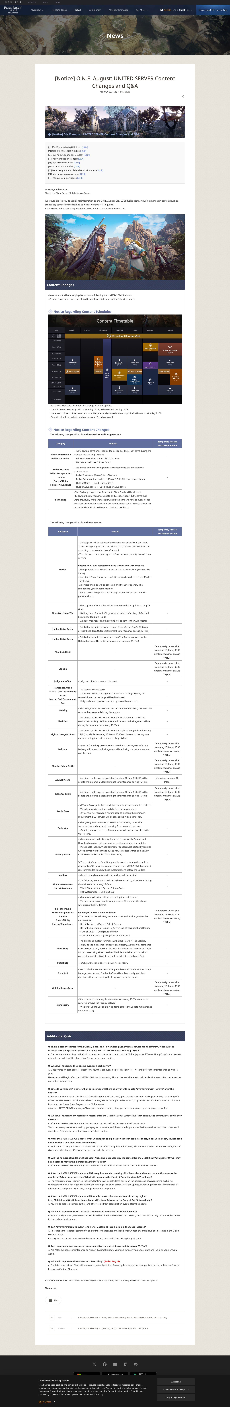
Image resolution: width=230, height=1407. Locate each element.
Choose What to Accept (174, 1389)
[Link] (100, 170)
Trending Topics (59, 9)
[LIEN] (81, 158)
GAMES (31, 2)
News (78, 9)
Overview (36, 9)
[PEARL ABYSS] (13, 2)
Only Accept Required (176, 1397)
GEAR (58, 2)
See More (140, 10)
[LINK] (85, 147)
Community (95, 9)
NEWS (45, 2)
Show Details (45, 1402)
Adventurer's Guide (118, 9)
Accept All (176, 1382)
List (56, 1300)
